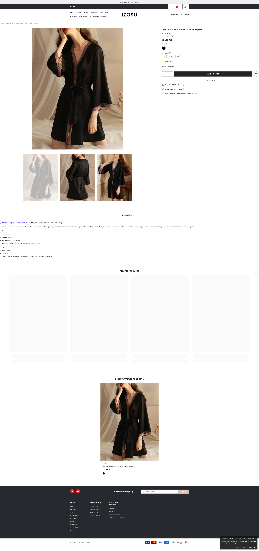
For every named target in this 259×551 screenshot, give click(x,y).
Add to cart (213, 74)
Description (127, 215)
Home (2, 24)
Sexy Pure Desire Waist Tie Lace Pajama (117, 466)
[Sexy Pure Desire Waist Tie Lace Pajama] (129, 422)
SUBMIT (184, 491)
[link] (186, 6)
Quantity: (165, 70)
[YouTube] (74, 6)
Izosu (169, 33)
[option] (78, 89)
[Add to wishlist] (256, 74)
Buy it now (210, 80)
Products (8, 24)
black (104, 473)
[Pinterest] (71, 6)
